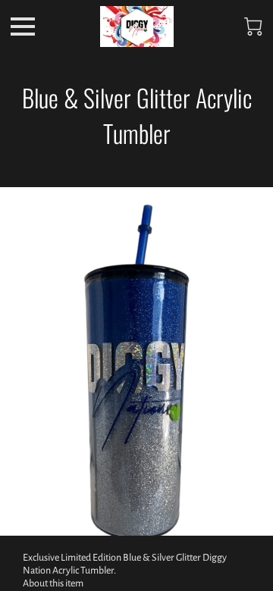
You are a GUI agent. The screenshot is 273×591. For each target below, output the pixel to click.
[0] (253, 26)
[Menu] (23, 26)
